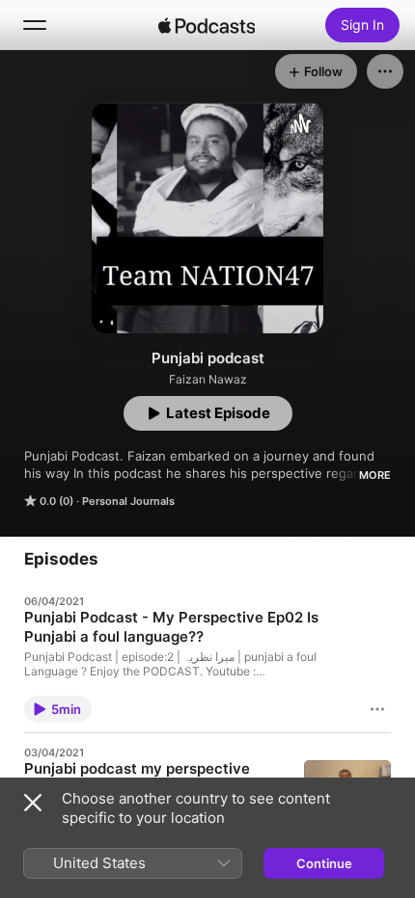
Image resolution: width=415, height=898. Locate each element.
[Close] (33, 802)
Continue (324, 863)
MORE (375, 475)
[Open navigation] (35, 25)
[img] (206, 25)
